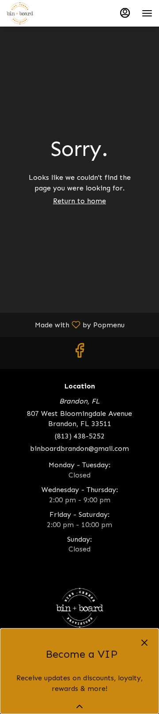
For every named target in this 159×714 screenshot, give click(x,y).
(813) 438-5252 (80, 436)
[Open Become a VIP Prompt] (79, 706)
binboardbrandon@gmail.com (79, 448)
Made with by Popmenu (66, 324)
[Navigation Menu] (147, 13)
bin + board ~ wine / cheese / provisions (79, 608)
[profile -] (125, 13)
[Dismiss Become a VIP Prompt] (144, 642)
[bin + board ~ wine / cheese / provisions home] (46, 13)
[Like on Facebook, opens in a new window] (79, 352)
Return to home (79, 201)
